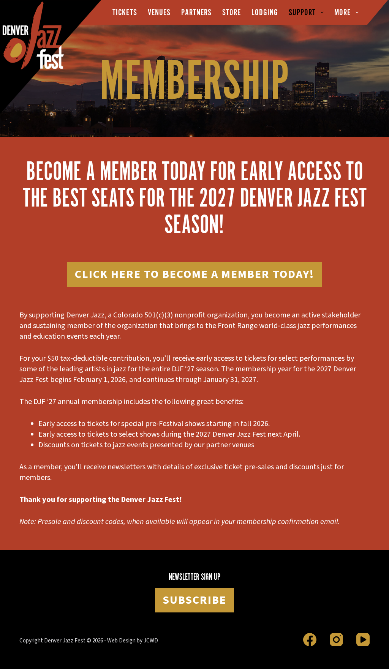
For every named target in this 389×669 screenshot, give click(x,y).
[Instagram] (336, 639)
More (342, 12)
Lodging (264, 12)
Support (302, 12)
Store (231, 12)
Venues (159, 12)
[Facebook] (309, 639)
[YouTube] (363, 639)
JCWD (151, 641)
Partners (196, 12)
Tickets (124, 12)
